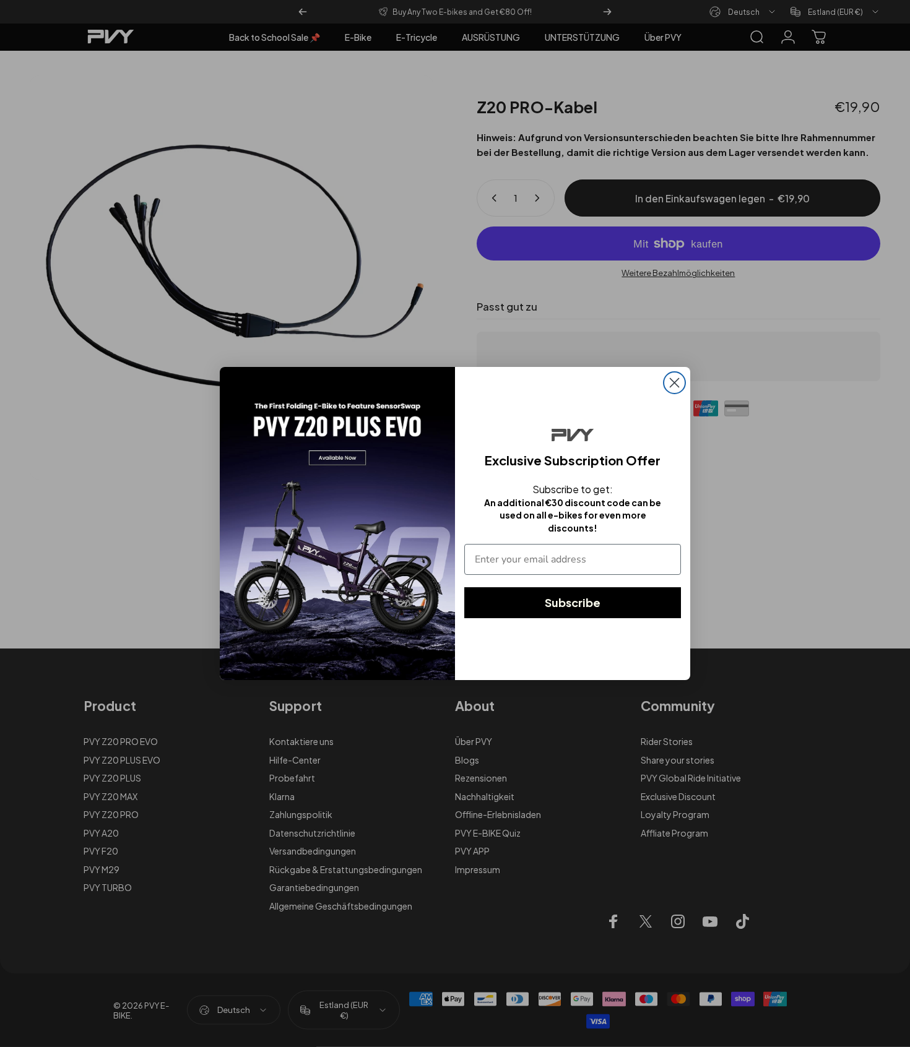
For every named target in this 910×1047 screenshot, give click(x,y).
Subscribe (572, 602)
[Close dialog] (674, 383)
